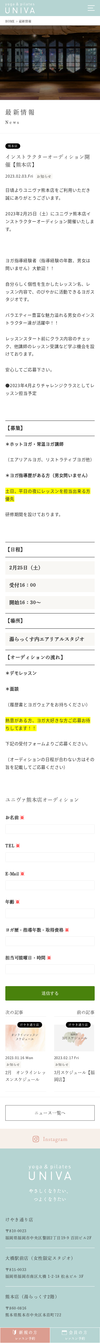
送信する (50, 993)
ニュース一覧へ (50, 1113)
